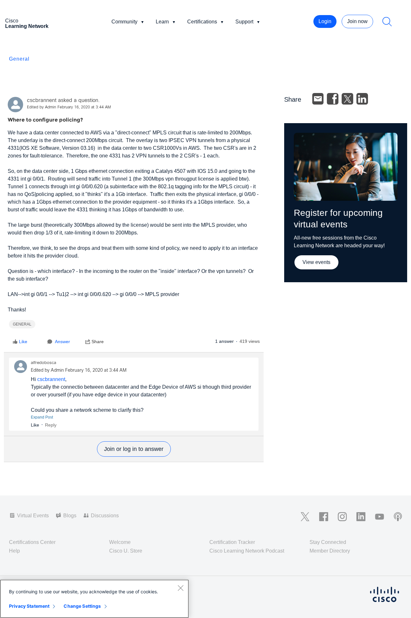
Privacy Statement (29, 606)
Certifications (202, 21)
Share (98, 341)
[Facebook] (332, 99)
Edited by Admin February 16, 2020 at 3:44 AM (69, 107)
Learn (162, 21)
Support (244, 21)
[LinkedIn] (362, 99)
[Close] (180, 588)
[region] (94, 599)
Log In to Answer (134, 449)
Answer (62, 341)
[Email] (318, 99)
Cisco (26, 23)
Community (124, 21)
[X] (347, 99)
